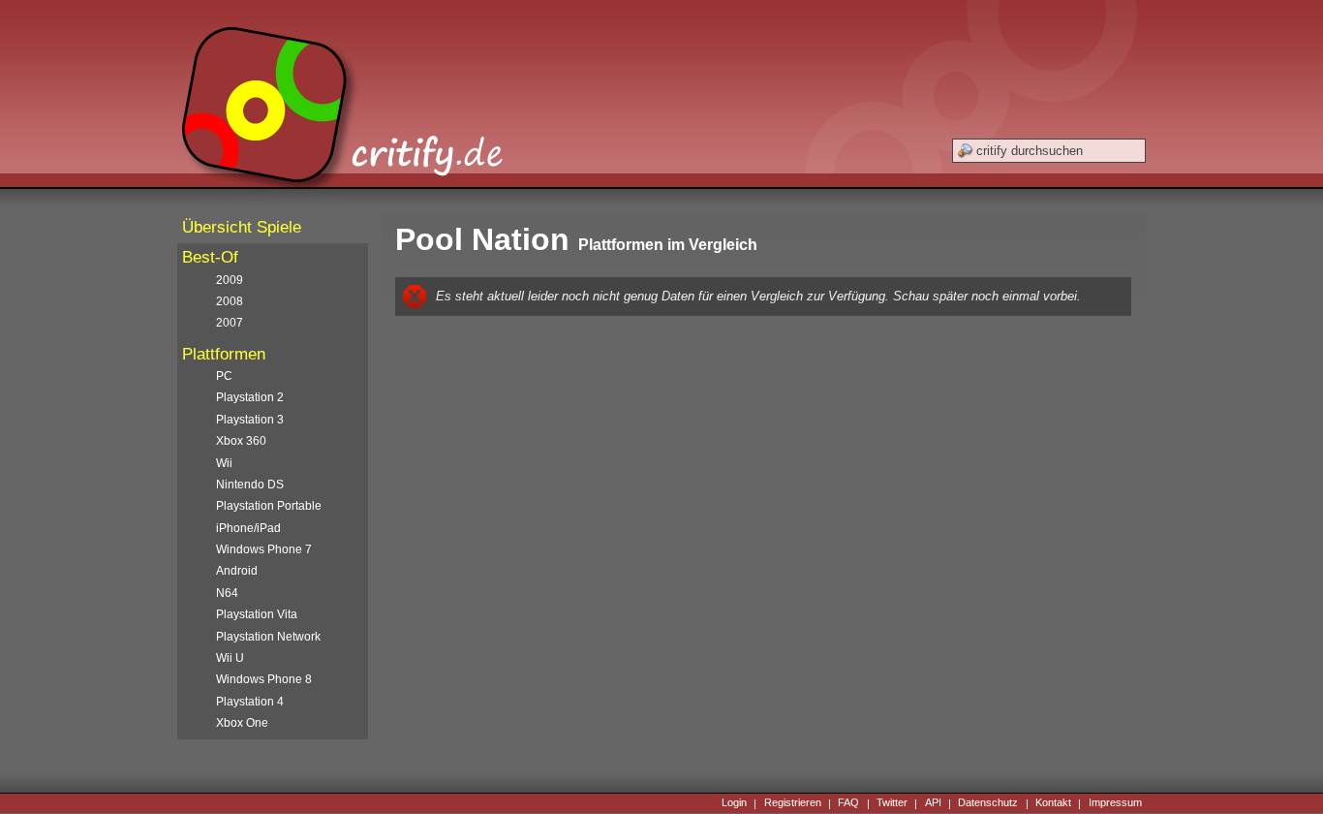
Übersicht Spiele (241, 227)
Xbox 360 (241, 441)
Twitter (892, 803)
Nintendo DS (250, 484)
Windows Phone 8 (264, 679)
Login (734, 803)
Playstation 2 (250, 397)
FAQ (848, 803)
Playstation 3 (250, 419)
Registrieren (792, 803)
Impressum (1115, 803)
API (933, 803)
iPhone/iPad (248, 528)
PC (224, 376)
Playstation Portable (269, 506)
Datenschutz (988, 803)
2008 (229, 301)
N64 (227, 593)
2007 (229, 322)
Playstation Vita (256, 614)
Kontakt (1053, 803)
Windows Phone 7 (264, 549)
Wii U (230, 658)
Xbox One (242, 723)
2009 (229, 280)
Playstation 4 (250, 701)
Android (237, 571)
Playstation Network (268, 636)
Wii (224, 463)
